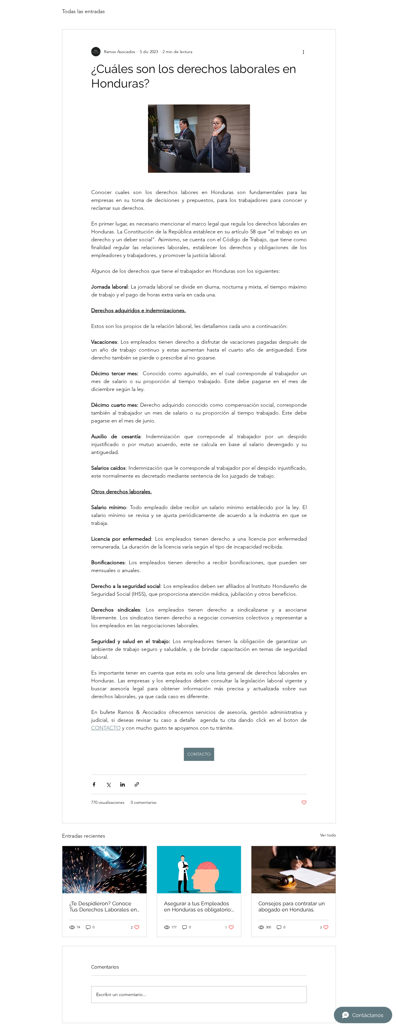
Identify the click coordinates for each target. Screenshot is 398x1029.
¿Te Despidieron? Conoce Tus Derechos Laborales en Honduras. (103, 906)
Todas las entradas (83, 11)
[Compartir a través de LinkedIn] (122, 784)
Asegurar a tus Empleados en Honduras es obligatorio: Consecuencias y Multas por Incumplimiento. (199, 906)
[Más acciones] (303, 51)
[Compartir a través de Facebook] (94, 784)
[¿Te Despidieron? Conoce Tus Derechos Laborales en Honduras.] (104, 869)
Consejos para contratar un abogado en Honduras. (291, 906)
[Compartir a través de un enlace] (137, 784)
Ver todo (328, 835)
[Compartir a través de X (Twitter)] (108, 784)
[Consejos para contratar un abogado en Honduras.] (293, 869)
